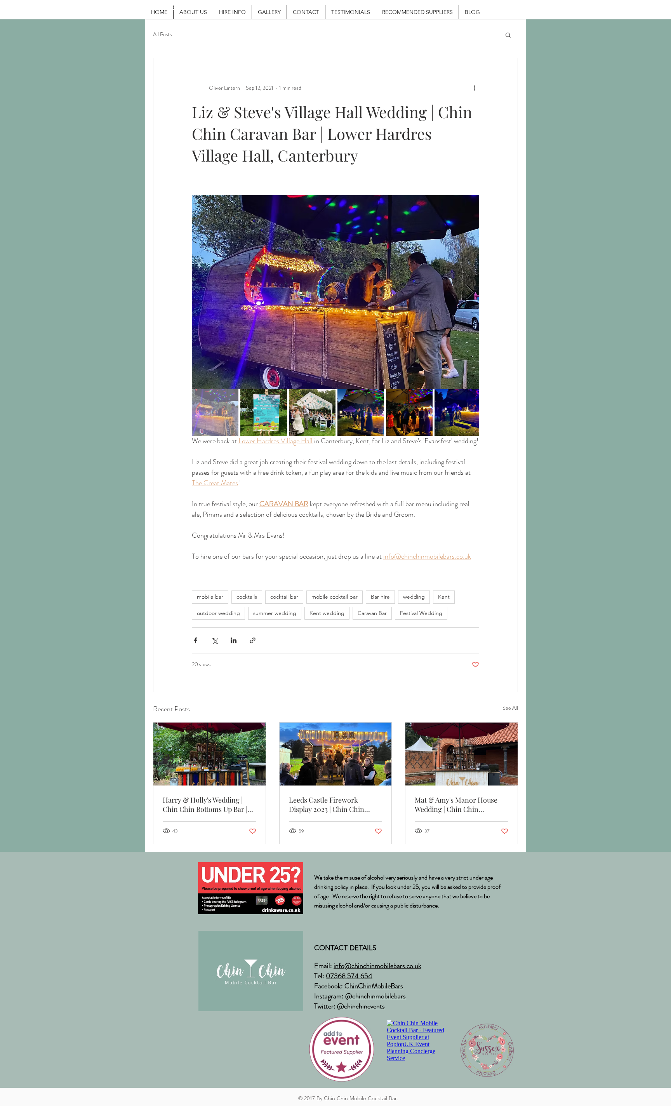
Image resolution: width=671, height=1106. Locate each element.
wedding (414, 596)
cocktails (246, 596)
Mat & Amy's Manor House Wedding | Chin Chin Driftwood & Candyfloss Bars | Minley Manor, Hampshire (460, 804)
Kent (444, 596)
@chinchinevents (361, 1006)
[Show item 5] (409, 412)
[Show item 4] (360, 412)
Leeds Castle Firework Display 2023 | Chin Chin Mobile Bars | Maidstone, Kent (335, 804)
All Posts (162, 34)
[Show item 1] (215, 412)
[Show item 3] (312, 412)
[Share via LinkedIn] (233, 640)
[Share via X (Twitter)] (214, 640)
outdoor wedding (218, 613)
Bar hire (380, 596)
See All (510, 708)
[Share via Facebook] (195, 640)
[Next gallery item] (470, 292)
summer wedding (274, 613)
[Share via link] (252, 640)
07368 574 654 (349, 976)
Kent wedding (326, 613)
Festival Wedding (421, 613)
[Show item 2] (263, 412)
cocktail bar (284, 596)
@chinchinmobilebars (375, 996)
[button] (508, 34)
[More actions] (474, 87)
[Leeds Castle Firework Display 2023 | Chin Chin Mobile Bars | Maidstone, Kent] (336, 754)
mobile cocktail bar (334, 596)
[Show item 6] (458, 412)
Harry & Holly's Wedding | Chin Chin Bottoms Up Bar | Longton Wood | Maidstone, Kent (205, 804)
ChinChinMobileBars (373, 986)
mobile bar (210, 596)
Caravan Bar (372, 613)
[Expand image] (335, 292)
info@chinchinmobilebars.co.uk (377, 966)
